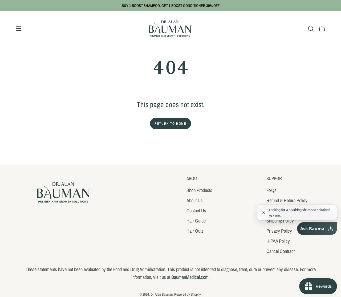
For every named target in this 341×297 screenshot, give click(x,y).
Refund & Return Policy (286, 200)
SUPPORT (275, 178)
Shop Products (199, 190)
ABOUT (192, 178)
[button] (310, 28)
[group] (170, 5)
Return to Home (170, 123)
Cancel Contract (280, 251)
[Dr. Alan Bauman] (170, 28)
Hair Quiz (195, 230)
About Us (194, 200)
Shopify (196, 294)
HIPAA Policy (278, 240)
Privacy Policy (279, 230)
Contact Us (196, 210)
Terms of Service (281, 210)
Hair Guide (196, 220)
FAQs (271, 190)
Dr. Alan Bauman (162, 294)
